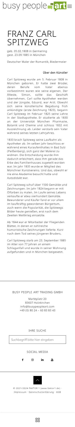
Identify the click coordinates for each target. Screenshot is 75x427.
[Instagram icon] (43, 399)
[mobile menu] (69, 6)
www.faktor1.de (50, 388)
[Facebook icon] (31, 399)
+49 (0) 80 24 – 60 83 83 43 (37, 310)
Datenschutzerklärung (41, 392)
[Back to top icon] (37, 380)
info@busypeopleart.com (37, 306)
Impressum (20, 392)
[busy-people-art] (34, 6)
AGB (58, 392)
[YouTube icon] (35, 399)
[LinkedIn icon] (39, 399)
